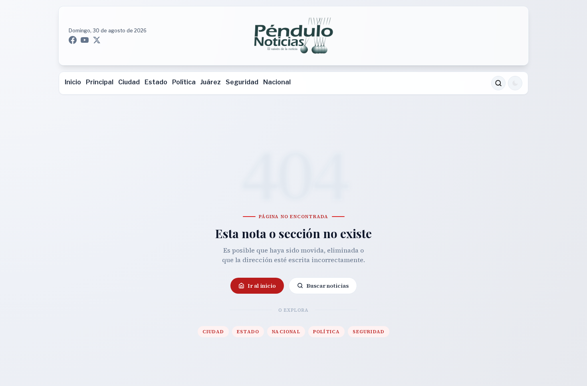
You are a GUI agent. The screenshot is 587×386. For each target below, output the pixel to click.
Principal (99, 82)
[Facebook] (73, 40)
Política (184, 82)
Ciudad (129, 82)
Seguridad (242, 82)
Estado (156, 82)
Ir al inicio (262, 286)
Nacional (277, 82)
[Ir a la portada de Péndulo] (293, 35)
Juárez (210, 82)
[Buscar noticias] (498, 83)
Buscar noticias (327, 286)
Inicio (73, 82)
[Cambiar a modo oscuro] (515, 83)
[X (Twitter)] (97, 40)
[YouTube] (85, 40)
